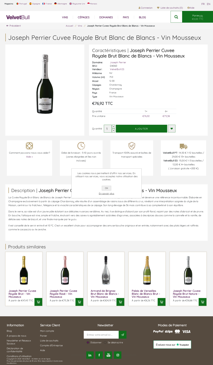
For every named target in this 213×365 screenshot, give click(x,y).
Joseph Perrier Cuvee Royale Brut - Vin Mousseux (22, 293)
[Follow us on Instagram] (117, 355)
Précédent (15, 25)
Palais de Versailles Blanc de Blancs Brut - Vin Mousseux (146, 293)
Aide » (29, 156)
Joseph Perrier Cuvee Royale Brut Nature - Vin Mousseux (187, 293)
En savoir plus (106, 193)
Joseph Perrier (118, 62)
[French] (203, 4)
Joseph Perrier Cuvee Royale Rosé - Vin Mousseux (63, 293)
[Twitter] (90, 355)
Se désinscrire (115, 342)
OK (106, 188)
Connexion (146, 7)
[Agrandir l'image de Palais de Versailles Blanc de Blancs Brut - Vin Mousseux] (147, 270)
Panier (197, 17)
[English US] (208, 4)
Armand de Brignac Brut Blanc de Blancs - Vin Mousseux (105, 293)
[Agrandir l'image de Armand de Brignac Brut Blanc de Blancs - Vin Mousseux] (106, 270)
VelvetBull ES (117, 69)
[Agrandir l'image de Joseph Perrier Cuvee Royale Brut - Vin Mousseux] (23, 270)
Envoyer (122, 335)
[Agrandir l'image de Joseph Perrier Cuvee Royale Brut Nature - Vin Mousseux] (188, 270)
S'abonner (96, 342)
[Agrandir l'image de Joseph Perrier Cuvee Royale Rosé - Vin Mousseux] (65, 270)
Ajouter (141, 128)
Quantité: (97, 128)
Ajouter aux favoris (171, 128)
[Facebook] (99, 355)
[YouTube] (108, 355)
